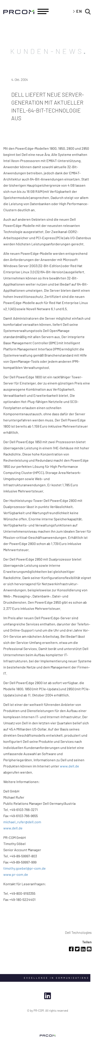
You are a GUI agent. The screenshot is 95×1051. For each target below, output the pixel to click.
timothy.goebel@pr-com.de (24, 868)
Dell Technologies (78, 932)
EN (79, 11)
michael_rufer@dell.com (22, 822)
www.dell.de (69, 766)
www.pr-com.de (15, 874)
